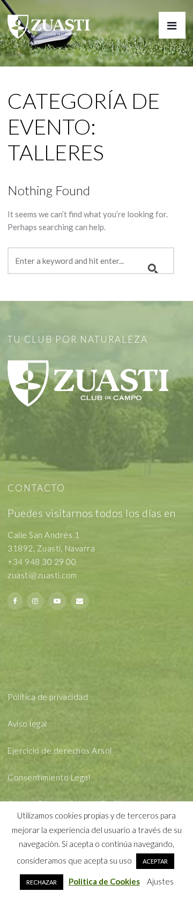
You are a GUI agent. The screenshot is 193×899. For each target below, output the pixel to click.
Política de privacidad (48, 697)
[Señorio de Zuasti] (49, 19)
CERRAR (171, 746)
